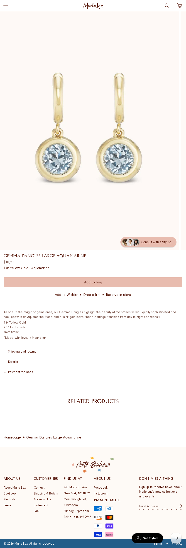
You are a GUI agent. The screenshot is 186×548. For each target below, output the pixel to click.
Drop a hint (91, 295)
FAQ (36, 511)
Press (7, 505)
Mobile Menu (5, 5)
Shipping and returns (22, 351)
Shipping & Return (46, 493)
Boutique (10, 493)
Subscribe (180, 506)
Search (167, 5)
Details (13, 361)
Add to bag (93, 282)
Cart (179, 5)
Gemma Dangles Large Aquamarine (53, 437)
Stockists (10, 499)
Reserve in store (118, 295)
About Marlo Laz (15, 487)
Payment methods (20, 372)
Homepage (12, 437)
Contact (39, 487)
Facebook (101, 487)
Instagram (101, 493)
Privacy (177, 543)
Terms (158, 543)
